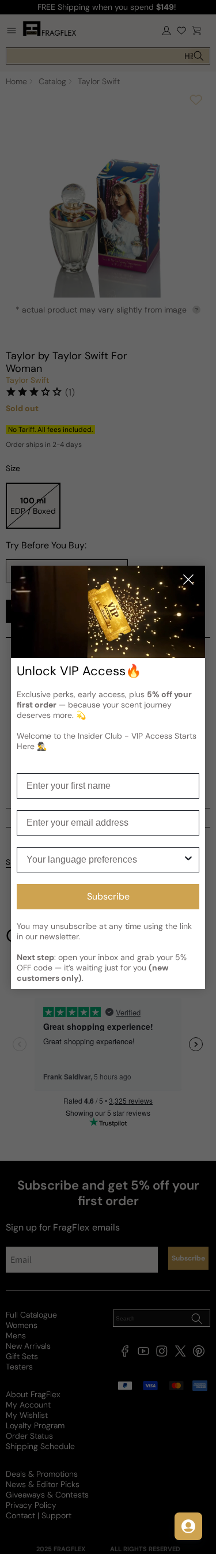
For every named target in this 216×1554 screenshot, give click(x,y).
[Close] (188, 580)
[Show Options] (188, 860)
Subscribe (108, 896)
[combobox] (104, 860)
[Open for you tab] (188, 1526)
